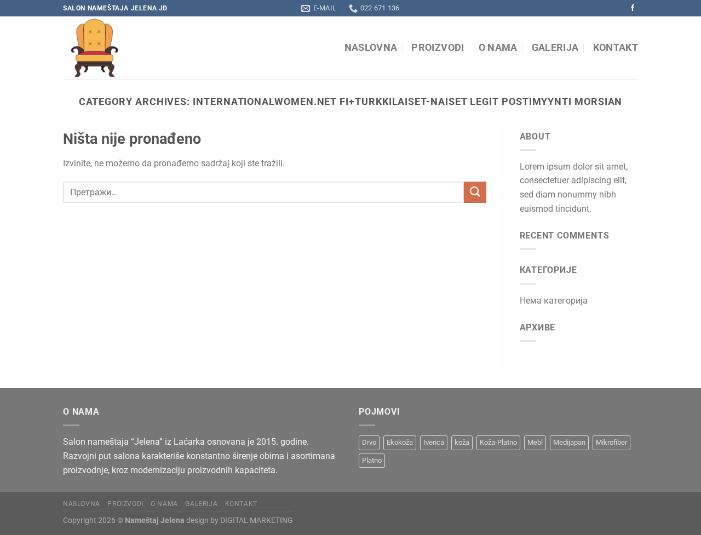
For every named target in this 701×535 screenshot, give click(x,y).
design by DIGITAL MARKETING (239, 520)
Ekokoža (400, 442)
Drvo (369, 442)
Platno (372, 460)
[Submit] (475, 192)
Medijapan (569, 442)
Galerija (555, 47)
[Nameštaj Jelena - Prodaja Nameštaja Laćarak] (163, 47)
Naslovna (371, 47)
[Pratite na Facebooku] (632, 8)
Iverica (433, 442)
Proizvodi (437, 47)
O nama (498, 47)
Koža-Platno (498, 442)
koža (462, 442)
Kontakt (615, 47)
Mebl (535, 442)
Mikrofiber (611, 442)
